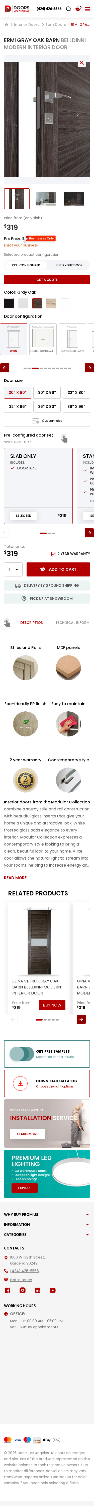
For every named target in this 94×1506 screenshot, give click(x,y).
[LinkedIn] (38, 1290)
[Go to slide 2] (45, 198)
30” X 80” (18, 392)
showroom (61, 598)
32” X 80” (76, 392)
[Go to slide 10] (65, 368)
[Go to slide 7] (53, 368)
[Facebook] (8, 1290)
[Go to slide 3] (74, 198)
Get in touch (21, 1279)
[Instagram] (23, 1290)
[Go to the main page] (17, 9)
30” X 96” (47, 392)
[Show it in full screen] (47, 119)
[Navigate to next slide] (83, 120)
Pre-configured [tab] (26, 265)
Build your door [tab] (69, 265)
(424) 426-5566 (49, 9)
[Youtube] (53, 1290)
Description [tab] (31, 622)
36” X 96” (76, 406)
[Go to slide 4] (41, 368)
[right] (89, 368)
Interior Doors (26, 24)
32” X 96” (18, 406)
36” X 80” (47, 406)
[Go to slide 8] (57, 368)
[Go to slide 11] (69, 368)
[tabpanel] (47, 762)
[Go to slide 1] (17, 198)
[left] (5, 368)
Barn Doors (55, 24)
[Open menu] (87, 8)
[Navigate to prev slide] (11, 120)
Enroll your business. (21, 245)
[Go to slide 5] (45, 368)
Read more (15, 878)
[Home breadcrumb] (6, 24)
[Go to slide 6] (49, 368)
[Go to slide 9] (61, 368)
